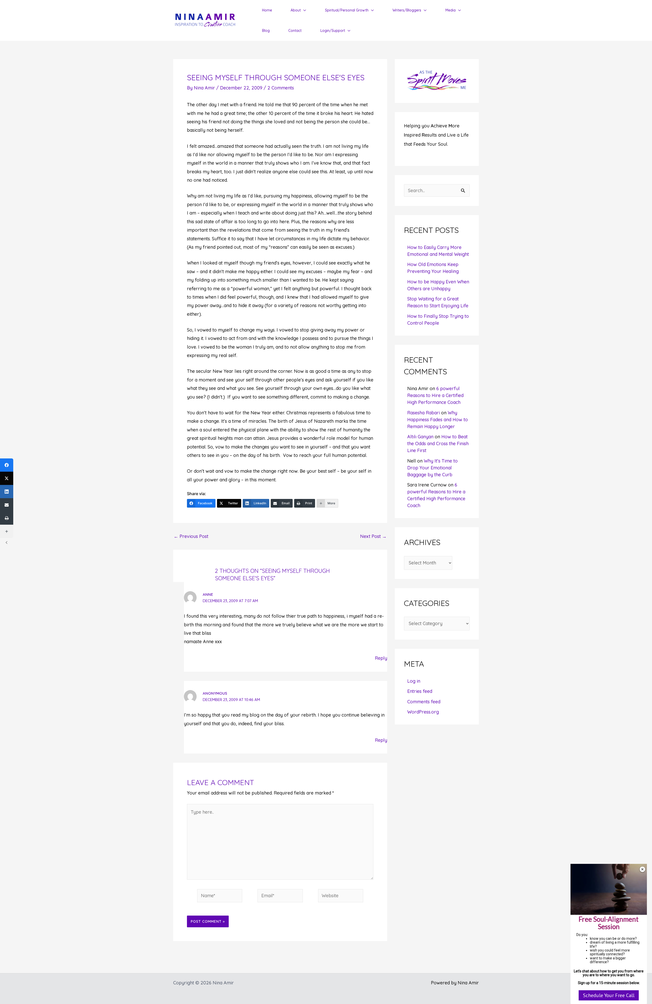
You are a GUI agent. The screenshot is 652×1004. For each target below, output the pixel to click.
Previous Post (191, 536)
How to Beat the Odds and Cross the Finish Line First (438, 443)
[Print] (6, 518)
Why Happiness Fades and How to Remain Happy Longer (437, 419)
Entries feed (419, 691)
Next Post (373, 536)
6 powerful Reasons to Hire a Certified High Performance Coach (435, 395)
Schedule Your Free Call (608, 995)
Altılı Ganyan (420, 437)
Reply (381, 658)
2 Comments (280, 88)
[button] (303, 10)
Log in (413, 681)
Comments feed (423, 702)
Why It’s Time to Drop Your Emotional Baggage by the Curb (432, 468)
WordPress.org (423, 712)
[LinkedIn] (6, 491)
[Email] (6, 504)
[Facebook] (6, 465)
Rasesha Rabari (423, 413)
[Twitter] (6, 478)
